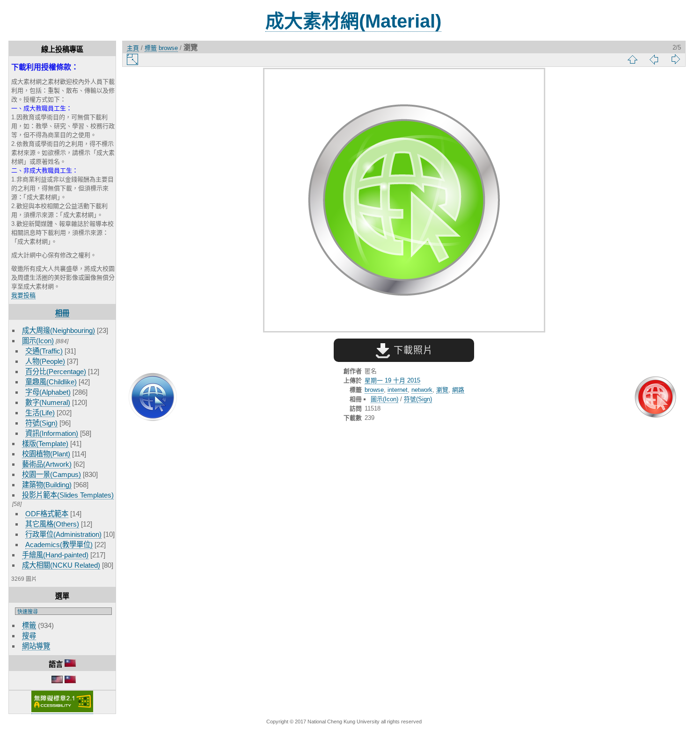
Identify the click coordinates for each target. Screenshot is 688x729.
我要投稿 (23, 295)
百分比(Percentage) (55, 371)
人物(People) (45, 361)
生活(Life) (40, 413)
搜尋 (29, 636)
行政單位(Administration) (63, 534)
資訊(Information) (51, 433)
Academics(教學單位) (59, 545)
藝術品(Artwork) (47, 464)
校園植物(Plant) (46, 454)
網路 (458, 389)
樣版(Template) (45, 444)
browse (168, 47)
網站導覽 (36, 646)
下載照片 (411, 350)
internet (398, 389)
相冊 (62, 313)
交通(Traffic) (44, 351)
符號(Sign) (41, 423)
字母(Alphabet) (48, 392)
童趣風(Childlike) (51, 382)
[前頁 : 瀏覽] (152, 397)
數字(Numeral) (47, 402)
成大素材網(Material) (353, 21)
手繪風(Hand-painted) (55, 555)
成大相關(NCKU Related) (61, 565)
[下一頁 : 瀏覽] (655, 397)
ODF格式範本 (46, 514)
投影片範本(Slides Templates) (68, 495)
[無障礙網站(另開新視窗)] (62, 710)
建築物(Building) (47, 485)
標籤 (29, 625)
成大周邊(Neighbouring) (58, 330)
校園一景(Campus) (51, 474)
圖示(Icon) (38, 341)
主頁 (133, 47)
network (421, 389)
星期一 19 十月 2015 (392, 380)
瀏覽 (442, 389)
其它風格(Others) (52, 524)
